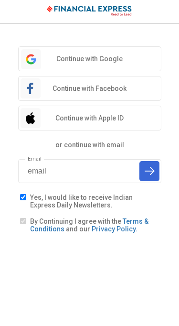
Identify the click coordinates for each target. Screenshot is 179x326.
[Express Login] (90, 12)
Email (35, 159)
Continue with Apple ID (89, 118)
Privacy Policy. (114, 229)
